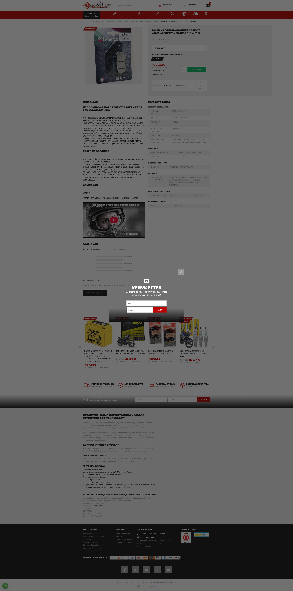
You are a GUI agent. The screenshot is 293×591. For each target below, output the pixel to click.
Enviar (159, 310)
